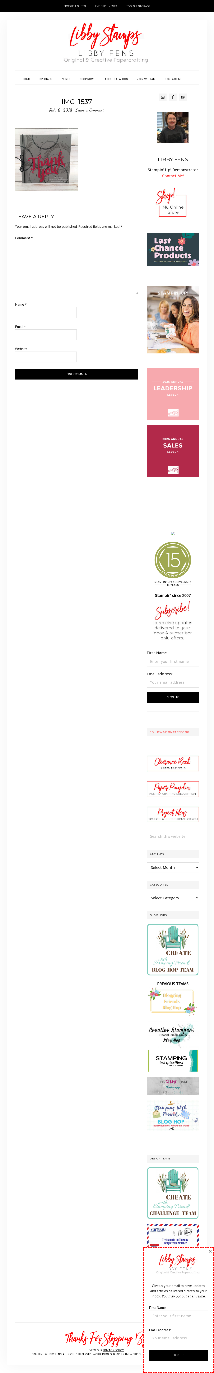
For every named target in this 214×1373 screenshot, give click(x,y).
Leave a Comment (89, 110)
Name (21, 304)
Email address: (160, 673)
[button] (191, 75)
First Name (157, 652)
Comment (24, 238)
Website (21, 349)
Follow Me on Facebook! (170, 732)
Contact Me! (173, 175)
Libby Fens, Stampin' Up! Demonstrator (107, 45)
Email (20, 326)
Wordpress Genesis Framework (115, 1354)
